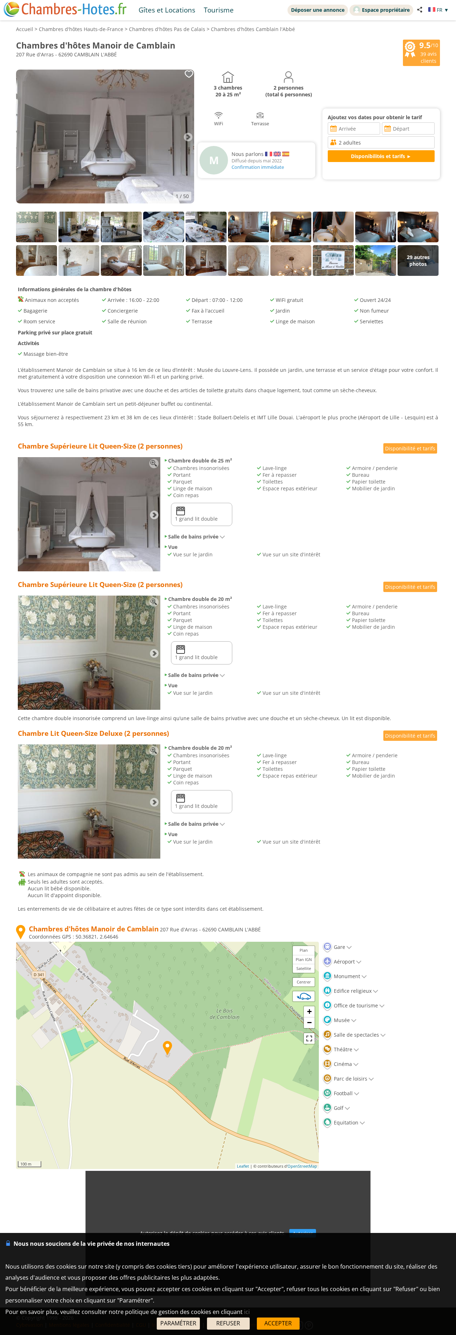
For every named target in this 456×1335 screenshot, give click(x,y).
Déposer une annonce (317, 9)
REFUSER (228, 1323)
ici (247, 1312)
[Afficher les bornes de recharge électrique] (304, 996)
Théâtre (342, 1049)
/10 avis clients (428, 52)
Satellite (303, 968)
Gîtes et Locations (167, 9)
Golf (337, 1107)
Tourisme (219, 9)
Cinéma (342, 1064)
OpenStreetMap (302, 1166)
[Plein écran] (309, 1038)
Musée (341, 1020)
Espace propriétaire (386, 9)
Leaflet (243, 1166)
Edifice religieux (352, 990)
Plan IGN (304, 959)
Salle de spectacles (355, 1034)
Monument (346, 976)
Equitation (345, 1122)
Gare (338, 947)
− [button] (309, 1022)
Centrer (304, 982)
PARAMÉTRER (178, 1323)
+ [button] (309, 1011)
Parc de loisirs (349, 1078)
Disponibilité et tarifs (410, 448)
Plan (304, 950)
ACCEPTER (278, 1323)
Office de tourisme (355, 1005)
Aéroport (343, 961)
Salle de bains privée (193, 536)
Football (342, 1093)
